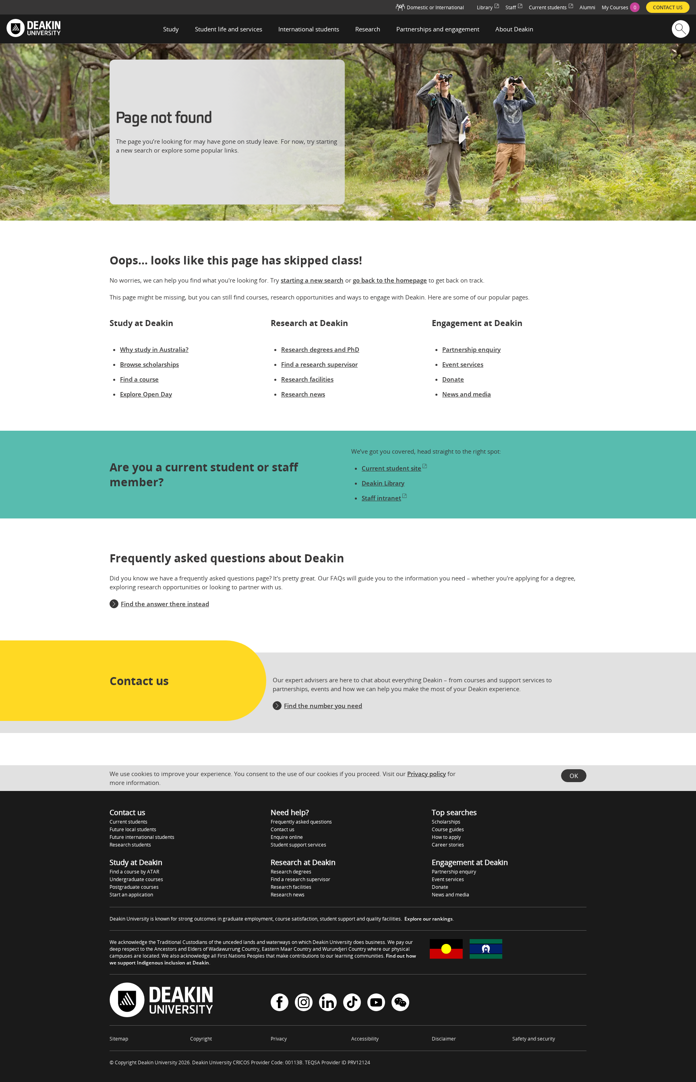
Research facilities (307, 379)
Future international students (142, 837)
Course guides (448, 829)
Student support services (298, 844)
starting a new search (312, 280)
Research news (303, 394)
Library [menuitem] (485, 7)
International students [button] (308, 29)
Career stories (448, 844)
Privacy (279, 1038)
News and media (466, 394)
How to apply (446, 837)
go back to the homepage (390, 280)
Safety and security (533, 1038)
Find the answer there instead (165, 604)
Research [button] (367, 29)
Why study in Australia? (154, 349)
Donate (453, 379)
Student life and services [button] (228, 29)
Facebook (279, 1003)
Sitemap (119, 1038)
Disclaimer (444, 1038)
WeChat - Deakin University (400, 1003)
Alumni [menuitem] (587, 7)
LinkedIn (328, 1003)
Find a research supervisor (319, 364)
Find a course (139, 379)
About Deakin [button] (514, 29)
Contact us (282, 829)
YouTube (376, 1003)
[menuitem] (621, 7)
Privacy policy (426, 774)
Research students (130, 844)
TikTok (352, 1003)
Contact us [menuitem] (668, 7)
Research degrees (291, 871)
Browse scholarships (149, 364)
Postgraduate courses (134, 887)
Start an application (131, 894)
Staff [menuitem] (510, 7)
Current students (128, 821)
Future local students (133, 829)
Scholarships (446, 821)
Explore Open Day (146, 394)
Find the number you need (323, 706)
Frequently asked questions (301, 821)
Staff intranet (381, 498)
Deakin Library (383, 483)
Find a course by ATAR (134, 871)
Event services (462, 364)
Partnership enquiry (471, 349)
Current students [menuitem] (548, 7)
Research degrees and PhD (320, 349)
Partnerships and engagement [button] (437, 29)
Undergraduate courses (136, 879)
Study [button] (171, 29)
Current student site (391, 468)
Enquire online (287, 837)
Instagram (304, 1003)
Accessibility (365, 1038)
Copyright (201, 1038)
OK (574, 776)
